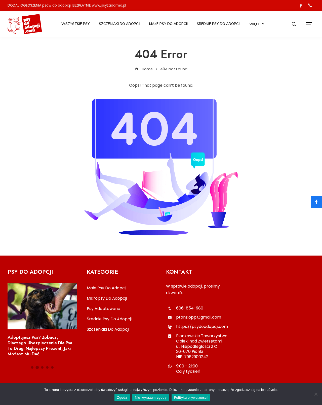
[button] (32, 367)
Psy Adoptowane (103, 308)
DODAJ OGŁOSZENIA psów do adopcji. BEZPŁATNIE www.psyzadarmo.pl (67, 5)
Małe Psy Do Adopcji (168, 23)
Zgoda (122, 397)
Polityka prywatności (191, 397)
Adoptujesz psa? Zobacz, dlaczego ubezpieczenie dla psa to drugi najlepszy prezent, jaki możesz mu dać (40, 345)
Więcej (255, 24)
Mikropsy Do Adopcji (107, 298)
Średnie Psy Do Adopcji (218, 23)
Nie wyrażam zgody (151, 397)
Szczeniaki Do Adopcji (119, 23)
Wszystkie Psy (75, 23)
